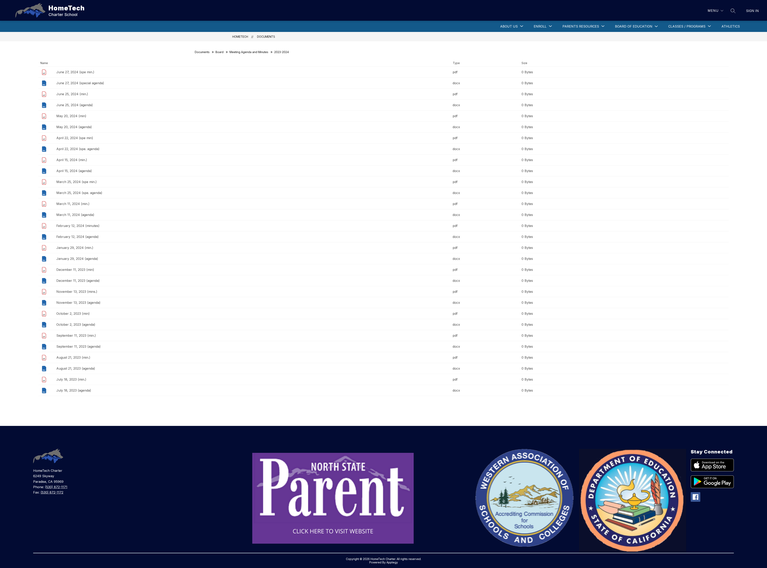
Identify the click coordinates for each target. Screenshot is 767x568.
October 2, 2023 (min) (73, 314)
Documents (266, 36)
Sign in (752, 11)
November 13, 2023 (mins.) (76, 292)
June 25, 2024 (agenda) (74, 105)
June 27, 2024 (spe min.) (75, 72)
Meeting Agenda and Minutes (249, 52)
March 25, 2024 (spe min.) (76, 182)
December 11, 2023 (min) (75, 270)
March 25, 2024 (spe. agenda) (79, 193)
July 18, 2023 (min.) (71, 379)
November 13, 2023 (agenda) (78, 303)
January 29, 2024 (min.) (74, 248)
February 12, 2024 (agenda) (77, 237)
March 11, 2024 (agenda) (75, 215)
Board (220, 52)
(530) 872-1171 (56, 487)
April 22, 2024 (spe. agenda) (77, 149)
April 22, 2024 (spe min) (74, 138)
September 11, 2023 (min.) (76, 335)
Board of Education (633, 26)
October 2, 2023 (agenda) (75, 325)
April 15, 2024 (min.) (71, 160)
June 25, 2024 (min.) (72, 94)
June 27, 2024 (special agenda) (80, 83)
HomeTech (240, 36)
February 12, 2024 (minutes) (77, 226)
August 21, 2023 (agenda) (75, 368)
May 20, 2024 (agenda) (74, 127)
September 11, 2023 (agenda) (78, 346)
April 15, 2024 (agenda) (74, 171)
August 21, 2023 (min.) (73, 357)
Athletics (730, 26)
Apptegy (392, 562)
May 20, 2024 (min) (71, 116)
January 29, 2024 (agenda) (77, 259)
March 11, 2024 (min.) (72, 204)
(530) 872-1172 (52, 492)
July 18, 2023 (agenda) (73, 390)
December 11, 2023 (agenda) (78, 281)
